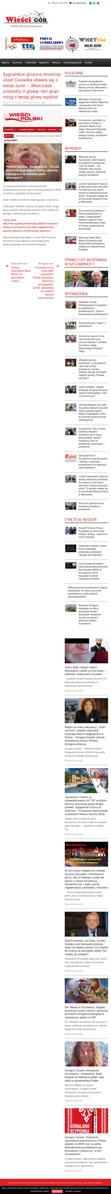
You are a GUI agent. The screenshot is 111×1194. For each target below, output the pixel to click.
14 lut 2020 (16, 102)
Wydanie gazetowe (72, 63)
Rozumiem (57, 1191)
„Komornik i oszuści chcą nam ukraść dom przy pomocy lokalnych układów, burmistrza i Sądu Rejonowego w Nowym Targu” (93, 343)
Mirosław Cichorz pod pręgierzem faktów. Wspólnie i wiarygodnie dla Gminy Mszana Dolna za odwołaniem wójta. (93, 105)
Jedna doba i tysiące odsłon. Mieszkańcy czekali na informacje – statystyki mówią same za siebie (85, 670)
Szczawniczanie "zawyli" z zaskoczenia (92, 324)
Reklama (56, 63)
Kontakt (88, 63)
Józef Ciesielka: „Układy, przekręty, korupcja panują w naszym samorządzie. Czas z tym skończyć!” (93, 391)
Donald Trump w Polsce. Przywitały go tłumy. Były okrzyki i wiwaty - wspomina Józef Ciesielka (93, 532)
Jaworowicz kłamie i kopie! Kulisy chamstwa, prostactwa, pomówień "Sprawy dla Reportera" (92, 550)
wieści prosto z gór (37, 102)
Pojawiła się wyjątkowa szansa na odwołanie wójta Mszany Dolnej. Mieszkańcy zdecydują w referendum (93, 86)
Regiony (5, 63)
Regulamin (44, 63)
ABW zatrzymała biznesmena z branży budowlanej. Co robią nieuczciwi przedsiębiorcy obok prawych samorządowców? (87, 592)
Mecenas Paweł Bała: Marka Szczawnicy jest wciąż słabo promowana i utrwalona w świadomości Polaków (92, 243)
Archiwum (17, 63)
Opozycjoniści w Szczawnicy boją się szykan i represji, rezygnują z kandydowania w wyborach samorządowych (93, 461)
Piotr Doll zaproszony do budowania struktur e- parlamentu (91, 506)
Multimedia (30, 63)
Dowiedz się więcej (73, 1191)
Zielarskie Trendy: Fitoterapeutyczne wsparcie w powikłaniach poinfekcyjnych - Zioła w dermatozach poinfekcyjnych (93, 308)
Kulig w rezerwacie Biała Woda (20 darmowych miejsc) (20, 274)
